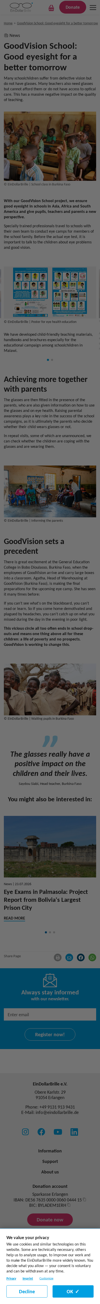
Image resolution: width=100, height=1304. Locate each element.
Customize (46, 1278)
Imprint (28, 1278)
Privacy (11, 1278)
